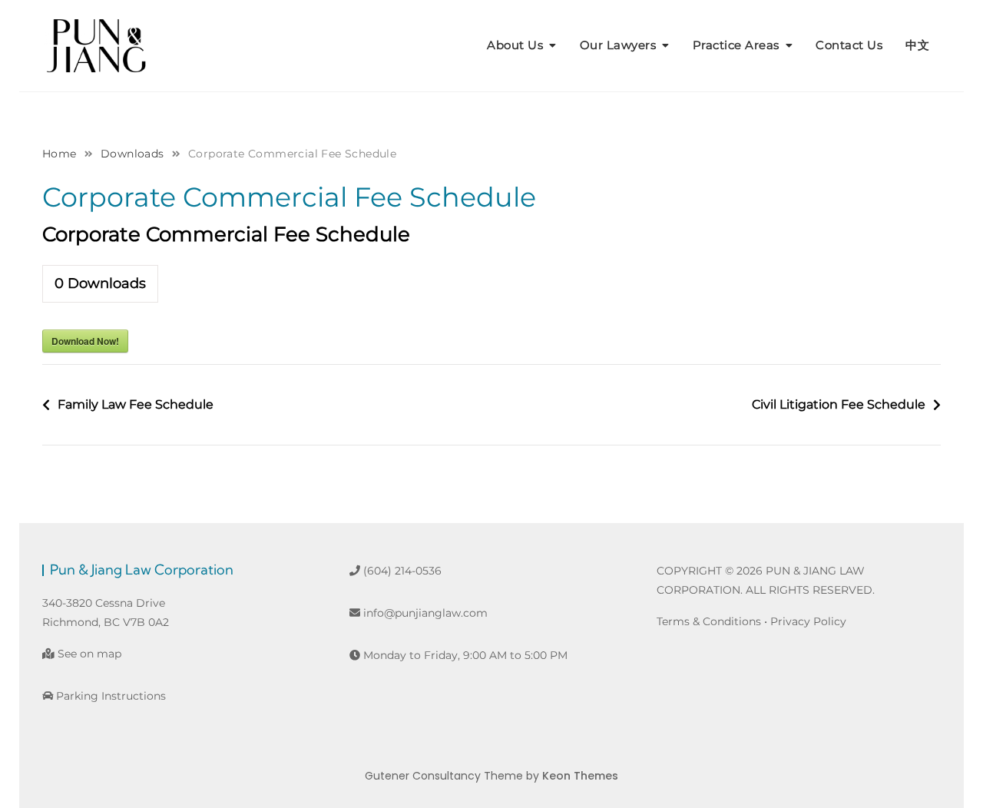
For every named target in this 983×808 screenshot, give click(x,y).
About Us (515, 45)
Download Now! (85, 341)
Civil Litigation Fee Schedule (838, 404)
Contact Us (849, 45)
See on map (88, 654)
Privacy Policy (808, 621)
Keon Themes (580, 775)
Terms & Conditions (709, 621)
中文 (917, 45)
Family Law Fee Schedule (135, 404)
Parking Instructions (109, 696)
